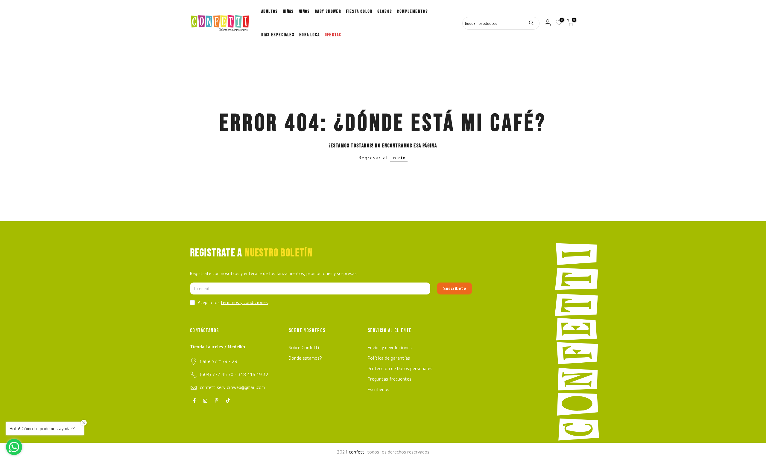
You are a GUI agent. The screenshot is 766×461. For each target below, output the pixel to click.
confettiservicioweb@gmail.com (232, 387)
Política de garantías (389, 358)
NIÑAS (288, 11)
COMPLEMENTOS (412, 11)
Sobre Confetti (304, 347)
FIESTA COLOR (359, 11)
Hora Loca (309, 35)
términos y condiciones (244, 302)
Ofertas (333, 35)
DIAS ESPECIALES (277, 35)
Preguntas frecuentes (389, 379)
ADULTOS (269, 11)
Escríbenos (378, 389)
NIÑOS (304, 11)
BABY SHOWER (328, 11)
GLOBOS (384, 11)
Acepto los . (233, 302)
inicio (398, 158)
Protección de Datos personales (400, 368)
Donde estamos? (305, 358)
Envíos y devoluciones (390, 347)
